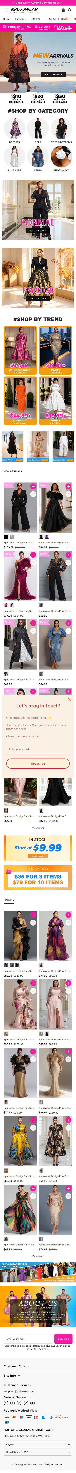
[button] (6, 10)
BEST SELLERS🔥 (57, 19)
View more (38, 827)
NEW (6, 19)
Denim (36, 19)
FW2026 (20, 19)
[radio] (6, 536)
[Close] (69, 699)
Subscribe (63, 1338)
